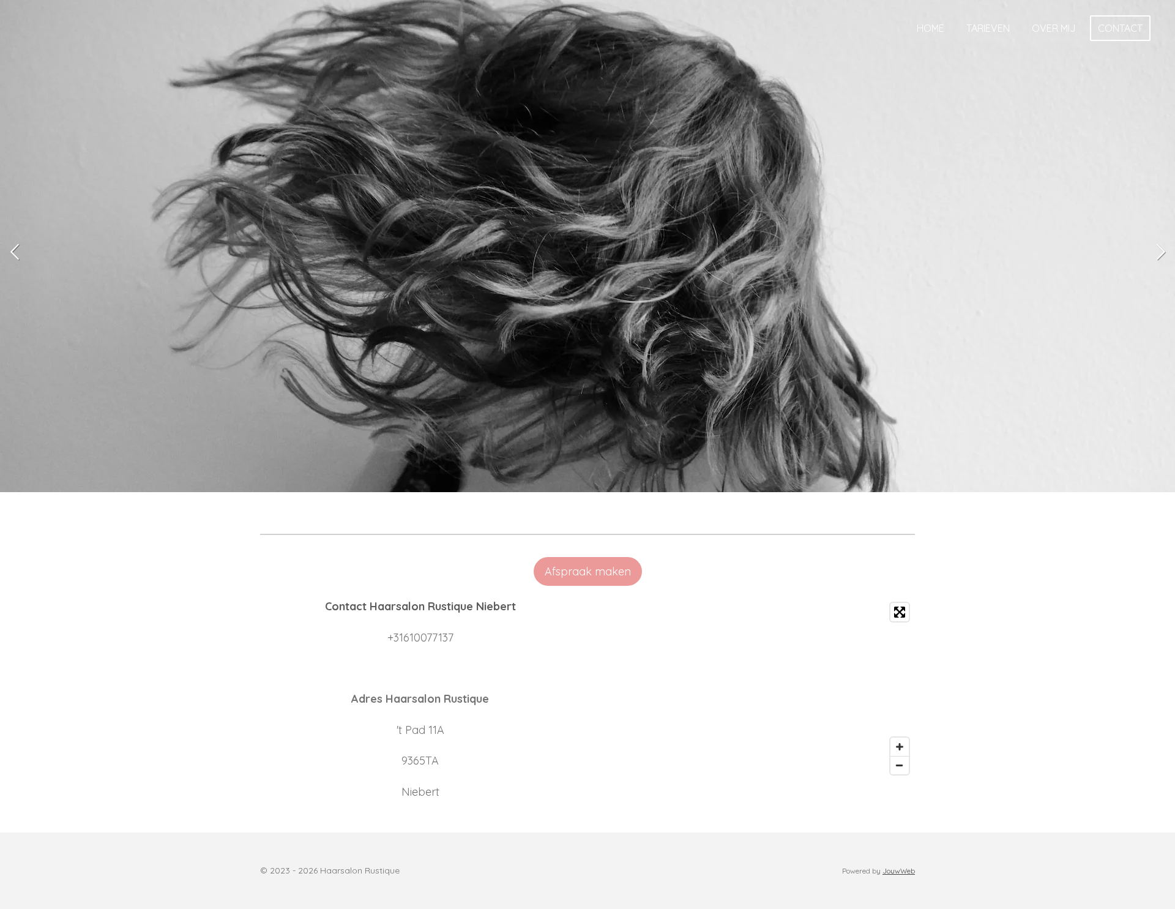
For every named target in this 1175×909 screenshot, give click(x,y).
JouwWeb (898, 870)
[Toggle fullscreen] (899, 612)
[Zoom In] (899, 747)
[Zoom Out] (899, 765)
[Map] (755, 688)
